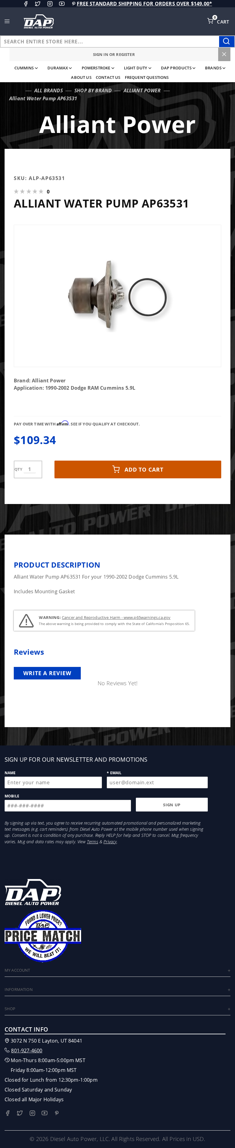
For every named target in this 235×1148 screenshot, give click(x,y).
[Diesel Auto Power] (38, 21)
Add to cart (144, 469)
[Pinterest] (73, 3)
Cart (223, 22)
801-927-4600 (26, 1050)
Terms (92, 841)
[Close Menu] (224, 54)
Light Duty (135, 68)
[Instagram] (50, 3)
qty (18, 469)
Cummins (24, 68)
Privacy (110, 841)
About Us (81, 77)
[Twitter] (37, 3)
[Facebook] (25, 3)
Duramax (57, 68)
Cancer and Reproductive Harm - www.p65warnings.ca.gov (116, 617)
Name (10, 772)
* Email (114, 772)
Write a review (47, 673)
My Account (17, 970)
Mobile (12, 796)
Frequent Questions (147, 77)
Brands (213, 68)
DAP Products (176, 68)
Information (19, 989)
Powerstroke (96, 68)
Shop (10, 1008)
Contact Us (108, 77)
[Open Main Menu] (7, 21)
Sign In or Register (114, 54)
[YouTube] (62, 3)
